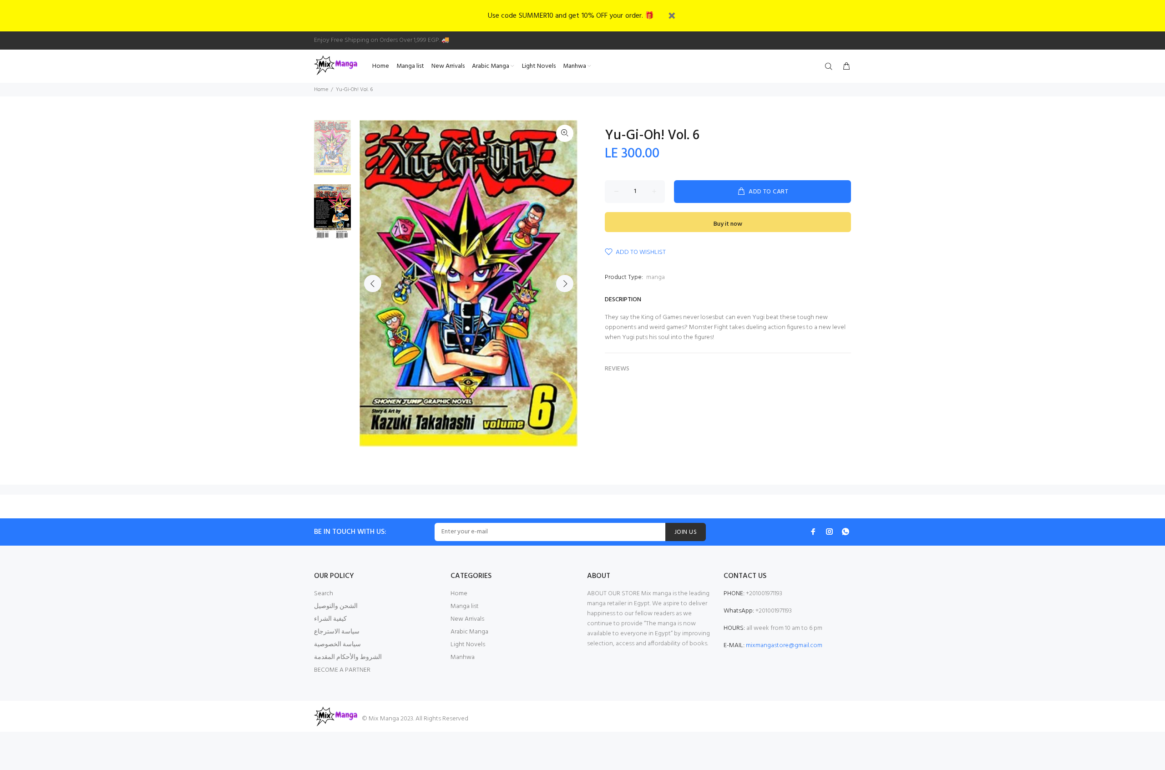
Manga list (465, 606)
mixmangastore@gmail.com (784, 645)
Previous (372, 283)
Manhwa (463, 657)
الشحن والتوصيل (336, 606)
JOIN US (685, 532)
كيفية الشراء (330, 619)
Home (321, 89)
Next (564, 283)
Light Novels (468, 644)
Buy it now (728, 224)
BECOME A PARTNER (342, 670)
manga (655, 277)
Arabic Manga (469, 632)
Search (323, 593)
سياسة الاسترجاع (337, 632)
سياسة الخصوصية (337, 644)
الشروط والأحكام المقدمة (348, 657)
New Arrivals (467, 619)
